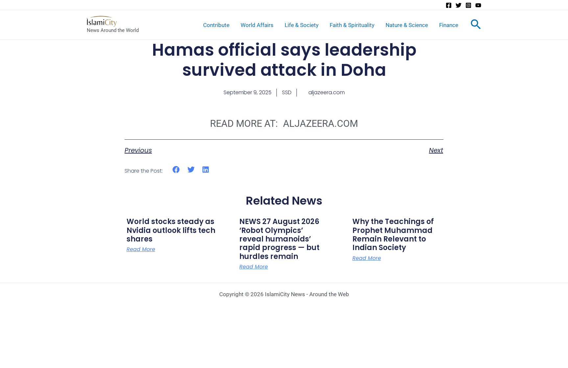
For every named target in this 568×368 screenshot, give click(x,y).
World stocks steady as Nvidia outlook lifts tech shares (171, 230)
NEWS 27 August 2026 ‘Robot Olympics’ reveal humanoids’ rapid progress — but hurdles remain (279, 239)
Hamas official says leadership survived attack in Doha (284, 60)
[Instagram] (468, 5)
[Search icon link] (475, 25)
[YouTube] (478, 5)
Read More (141, 249)
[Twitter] (459, 5)
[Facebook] (449, 5)
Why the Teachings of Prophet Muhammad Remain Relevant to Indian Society (393, 234)
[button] (176, 170)
